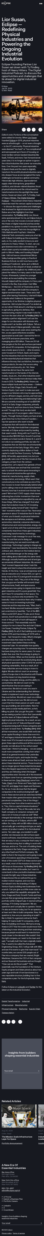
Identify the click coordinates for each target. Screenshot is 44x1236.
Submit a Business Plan (13, 1199)
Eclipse (13, 140)
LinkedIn (21, 987)
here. (4, 981)
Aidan (15, 786)
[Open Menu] (40, 4)
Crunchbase (9, 1210)
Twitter (32, 987)
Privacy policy (7, 1233)
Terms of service (19, 1233)
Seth (34, 783)
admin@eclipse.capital (11, 1190)
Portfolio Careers (11, 1201)
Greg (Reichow (22, 780)
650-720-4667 (8, 1188)
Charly (10, 783)
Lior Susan (32, 137)
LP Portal (7, 1197)
